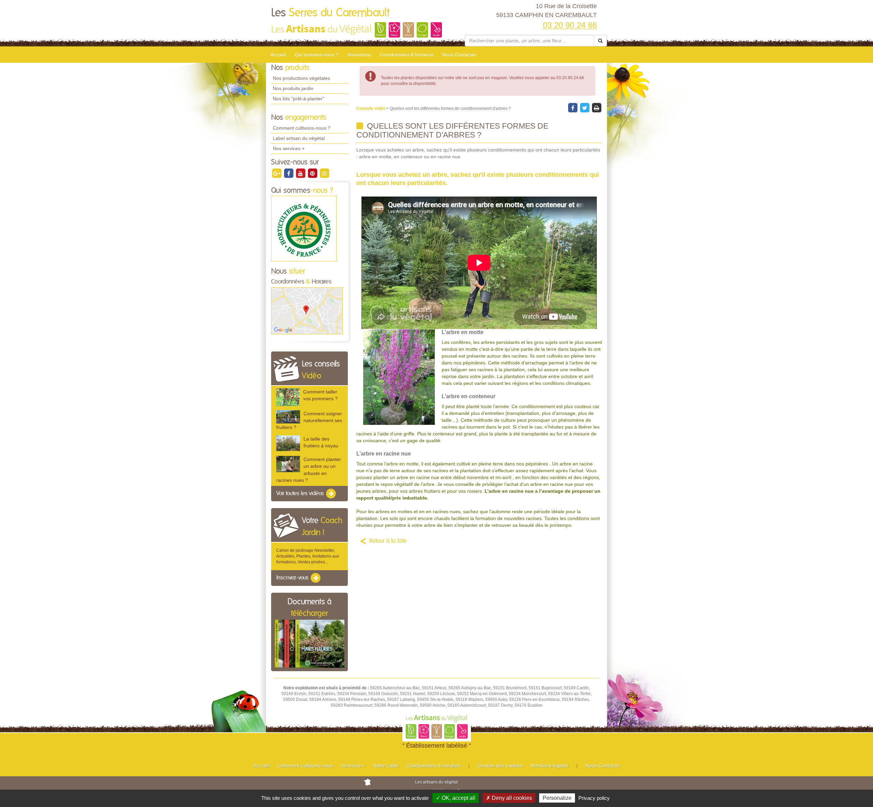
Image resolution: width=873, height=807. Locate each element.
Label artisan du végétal (299, 138)
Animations (359, 54)
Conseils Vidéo (371, 108)
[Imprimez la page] (596, 107)
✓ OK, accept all (455, 798)
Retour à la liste (388, 541)
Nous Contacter (459, 54)
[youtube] (301, 173)
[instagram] (324, 173)
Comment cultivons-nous (305, 765)
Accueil (278, 54)
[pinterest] (313, 173)
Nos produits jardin (293, 88)
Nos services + (289, 148)
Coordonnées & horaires (433, 765)
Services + (353, 765)
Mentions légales (549, 765)
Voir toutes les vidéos (300, 493)
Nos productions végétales (301, 78)
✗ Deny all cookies (509, 798)
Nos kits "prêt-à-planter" (298, 98)
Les (330, 13)
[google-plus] (277, 173)
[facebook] (289, 173)
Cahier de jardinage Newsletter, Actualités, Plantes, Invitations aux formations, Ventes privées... (307, 556)
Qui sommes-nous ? (316, 54)
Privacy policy (594, 798)
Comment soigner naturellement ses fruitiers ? (309, 420)
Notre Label (386, 765)
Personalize (557, 798)
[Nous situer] (307, 310)
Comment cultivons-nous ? (301, 128)
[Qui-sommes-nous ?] (304, 228)
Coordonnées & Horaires (406, 54)
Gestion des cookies (500, 765)
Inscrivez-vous (293, 578)
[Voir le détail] (288, 396)
